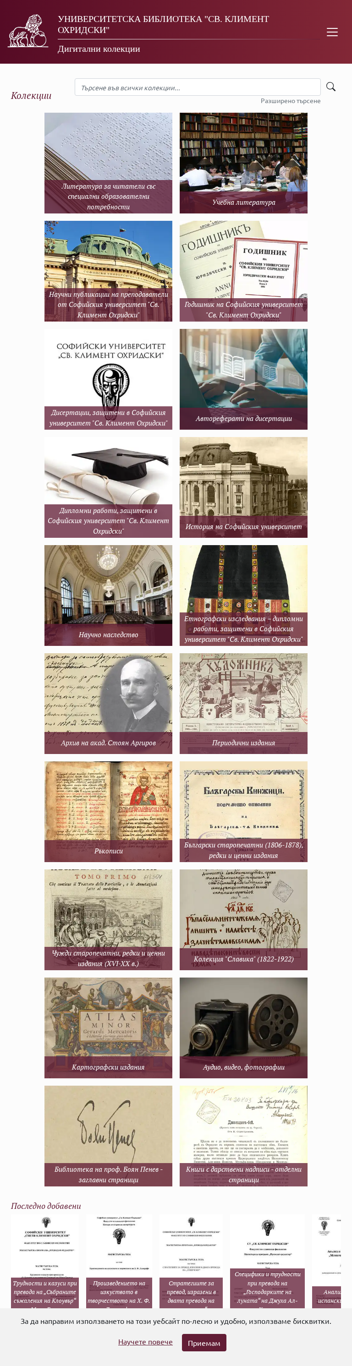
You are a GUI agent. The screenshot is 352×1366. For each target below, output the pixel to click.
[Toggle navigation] (332, 32)
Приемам (204, 1342)
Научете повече (145, 1341)
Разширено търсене (291, 100)
